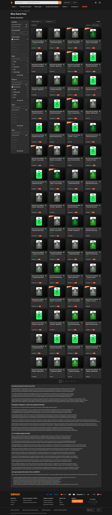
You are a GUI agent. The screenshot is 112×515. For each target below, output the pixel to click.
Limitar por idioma (15, 135)
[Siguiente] (74, 381)
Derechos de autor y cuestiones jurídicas (30, 510)
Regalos (61, 502)
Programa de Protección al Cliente (30, 502)
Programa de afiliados (47, 500)
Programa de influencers (48, 502)
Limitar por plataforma (16, 84)
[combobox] (42, 2)
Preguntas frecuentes (27, 500)
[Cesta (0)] (99, 2)
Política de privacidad (15, 510)
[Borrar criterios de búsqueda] (24, 2)
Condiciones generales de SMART (60, 510)
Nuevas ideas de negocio (48, 504)
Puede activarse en (16, 24)
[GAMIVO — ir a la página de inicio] (12, 3)
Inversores (13, 502)
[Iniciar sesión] (95, 2)
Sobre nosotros (14, 500)
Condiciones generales (45, 510)
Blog (60, 500)
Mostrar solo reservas (16, 26)
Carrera (12, 504)
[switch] (27, 24)
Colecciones (61, 504)
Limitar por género (15, 109)
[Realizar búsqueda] (59, 2)
